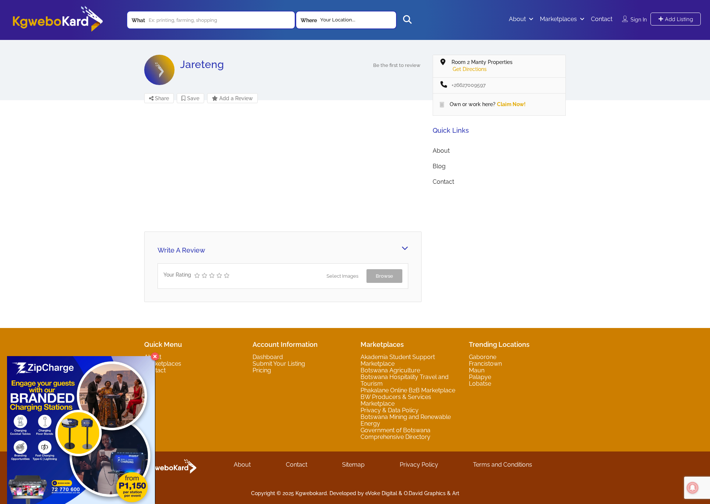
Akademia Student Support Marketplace (398, 360)
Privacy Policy (419, 464)
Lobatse (480, 383)
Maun (476, 370)
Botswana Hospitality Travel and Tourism (405, 380)
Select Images (342, 276)
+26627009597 (469, 85)
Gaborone (482, 357)
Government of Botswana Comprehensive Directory (395, 433)
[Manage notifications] (693, 488)
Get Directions (470, 69)
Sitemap (353, 464)
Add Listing (678, 19)
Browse (384, 276)
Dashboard (268, 357)
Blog (439, 166)
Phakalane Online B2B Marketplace (408, 390)
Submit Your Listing (279, 363)
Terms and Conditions (502, 464)
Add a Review (235, 98)
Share (161, 98)
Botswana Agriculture (390, 370)
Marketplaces (558, 19)
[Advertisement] (283, 167)
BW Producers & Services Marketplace (396, 400)
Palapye (480, 376)
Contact (601, 19)
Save (192, 98)
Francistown (485, 363)
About (517, 19)
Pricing (262, 370)
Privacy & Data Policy (390, 410)
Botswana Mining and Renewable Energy (406, 420)
